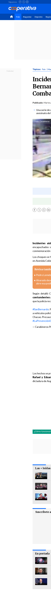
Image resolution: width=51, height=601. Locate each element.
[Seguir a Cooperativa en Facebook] (20, 2)
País (18, 17)
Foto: (37, 121)
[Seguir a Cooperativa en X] (23, 2)
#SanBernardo (41, 309)
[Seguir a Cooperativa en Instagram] (27, 2)
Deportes (38, 17)
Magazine (27, 17)
